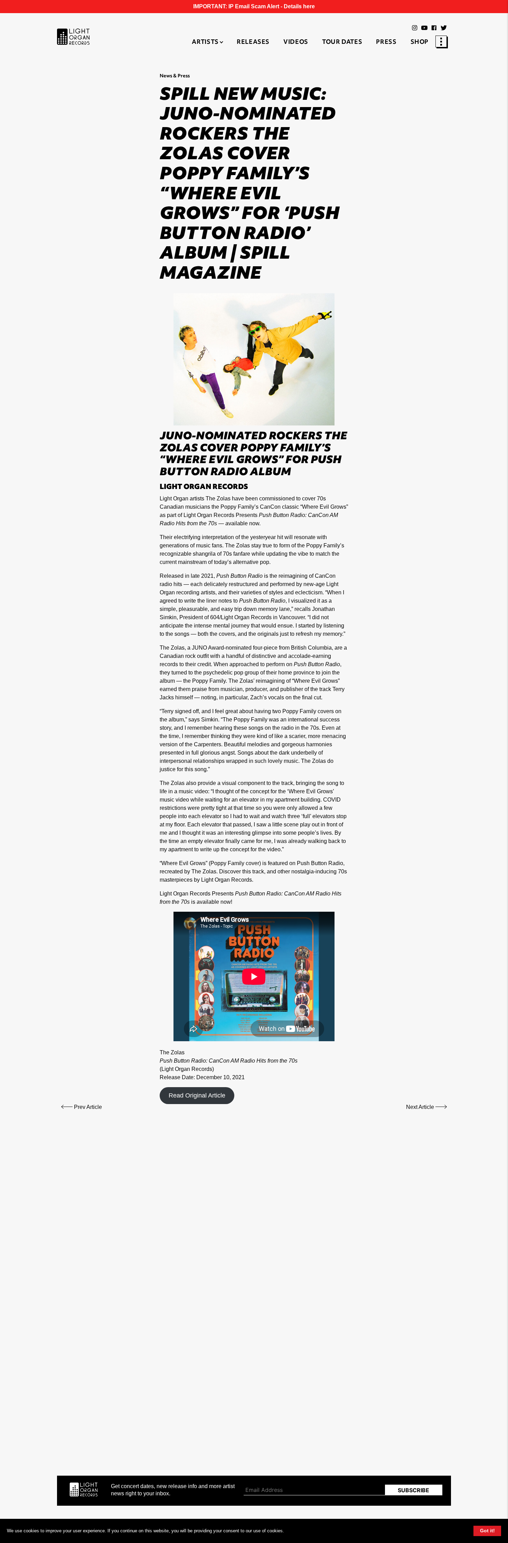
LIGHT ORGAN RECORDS (204, 487)
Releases (253, 42)
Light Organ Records (186, 1069)
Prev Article (87, 1107)
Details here (299, 6)
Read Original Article (197, 1095)
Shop (420, 42)
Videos (295, 42)
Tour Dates (342, 42)
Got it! (487, 1530)
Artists (205, 42)
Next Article (420, 1107)
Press (386, 42)
